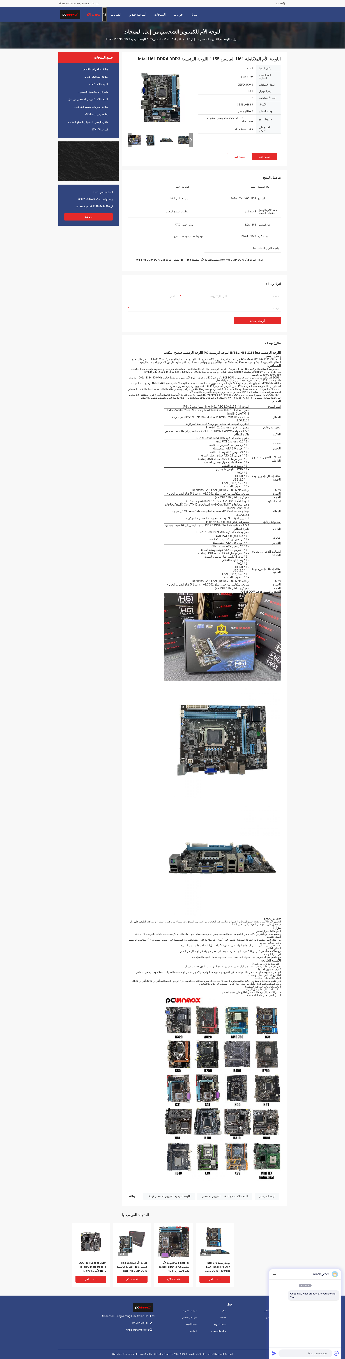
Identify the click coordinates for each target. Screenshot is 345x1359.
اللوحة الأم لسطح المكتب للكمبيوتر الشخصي (225, 1196)
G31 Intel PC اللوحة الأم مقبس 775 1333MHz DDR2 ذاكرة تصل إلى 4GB (173, 1266)
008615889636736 (89, 199)
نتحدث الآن (264, 156)
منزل (236, 39)
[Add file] (336, 1353)
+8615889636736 (99, 206)
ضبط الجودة (191, 1324)
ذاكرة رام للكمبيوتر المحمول (93, 91)
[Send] (274, 1353)
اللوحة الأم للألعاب (98, 84)
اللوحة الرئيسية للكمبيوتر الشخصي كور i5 (169, 1196)
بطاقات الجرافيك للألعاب (95, 69)
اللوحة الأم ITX (100, 129)
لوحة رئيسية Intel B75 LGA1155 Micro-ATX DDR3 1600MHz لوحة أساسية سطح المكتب (218, 1267)
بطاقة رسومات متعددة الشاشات (91, 106)
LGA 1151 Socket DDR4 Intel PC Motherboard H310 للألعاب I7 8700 (92, 1266)
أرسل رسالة (257, 321)
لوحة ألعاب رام (267, 1196)
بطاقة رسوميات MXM (96, 114)
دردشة (89, 217)
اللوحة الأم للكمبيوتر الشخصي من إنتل (210, 39)
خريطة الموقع (220, 1324)
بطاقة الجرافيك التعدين (96, 76)
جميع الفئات (281, 1331)
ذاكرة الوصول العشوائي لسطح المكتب (88, 122)
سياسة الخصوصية (218, 1331)
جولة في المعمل (189, 1317)
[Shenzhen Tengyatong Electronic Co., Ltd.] (70, 14)
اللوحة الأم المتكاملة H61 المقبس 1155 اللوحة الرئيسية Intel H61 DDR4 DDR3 (132, 1266)
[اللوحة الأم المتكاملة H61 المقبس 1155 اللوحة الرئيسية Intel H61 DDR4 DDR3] (160, 97)
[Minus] (274, 1274)
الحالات (223, 1317)
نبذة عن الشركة (190, 1310)
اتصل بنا (193, 1331)
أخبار (224, 1310)
